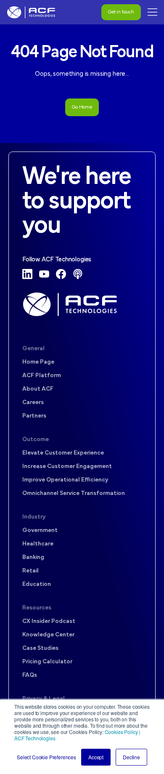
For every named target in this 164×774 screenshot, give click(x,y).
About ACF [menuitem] (37, 389)
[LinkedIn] (27, 274)
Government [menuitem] (40, 530)
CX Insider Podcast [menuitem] (48, 621)
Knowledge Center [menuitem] (48, 635)
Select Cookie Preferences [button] (46, 757)
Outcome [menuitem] (35, 439)
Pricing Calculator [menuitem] (47, 662)
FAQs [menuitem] (29, 675)
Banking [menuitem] (33, 557)
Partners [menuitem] (34, 416)
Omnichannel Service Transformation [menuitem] (73, 493)
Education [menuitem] (36, 584)
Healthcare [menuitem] (37, 544)
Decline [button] (131, 757)
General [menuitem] (33, 348)
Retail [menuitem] (30, 571)
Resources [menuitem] (36, 608)
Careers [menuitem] (33, 402)
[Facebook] (61, 274)
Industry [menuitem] (33, 517)
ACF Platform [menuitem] (41, 375)
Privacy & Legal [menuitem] (43, 699)
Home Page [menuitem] (38, 362)
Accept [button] (95, 757)
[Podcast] (78, 274)
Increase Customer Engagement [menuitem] (67, 466)
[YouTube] (44, 274)
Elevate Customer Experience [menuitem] (63, 453)
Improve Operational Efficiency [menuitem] (65, 480)
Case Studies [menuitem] (40, 648)
